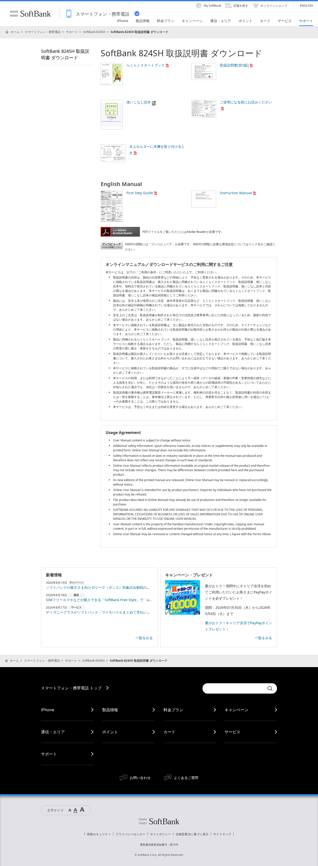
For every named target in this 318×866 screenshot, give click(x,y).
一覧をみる (144, 637)
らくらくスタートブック (145, 65)
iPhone (47, 709)
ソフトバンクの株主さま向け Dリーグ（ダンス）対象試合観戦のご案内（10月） (109, 587)
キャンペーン (236, 709)
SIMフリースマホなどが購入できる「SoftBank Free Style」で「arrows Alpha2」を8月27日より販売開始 (129, 599)
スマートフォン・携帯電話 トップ (71, 688)
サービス (232, 732)
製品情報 (110, 709)
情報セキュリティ (99, 834)
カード (169, 732)
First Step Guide (139, 192)
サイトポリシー (160, 834)
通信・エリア (53, 732)
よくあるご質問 (186, 777)
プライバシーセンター (130, 834)
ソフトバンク (159, 821)
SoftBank (30, 13)
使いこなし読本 (138, 102)
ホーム (15, 32)
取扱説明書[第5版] (234, 65)
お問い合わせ (140, 777)
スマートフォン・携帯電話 (43, 32)
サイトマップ (222, 834)
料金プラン (173, 709)
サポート (72, 32)
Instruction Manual (236, 192)
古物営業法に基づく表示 (192, 834)
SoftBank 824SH (94, 32)
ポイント (110, 732)
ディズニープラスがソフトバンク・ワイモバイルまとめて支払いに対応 (101, 612)
